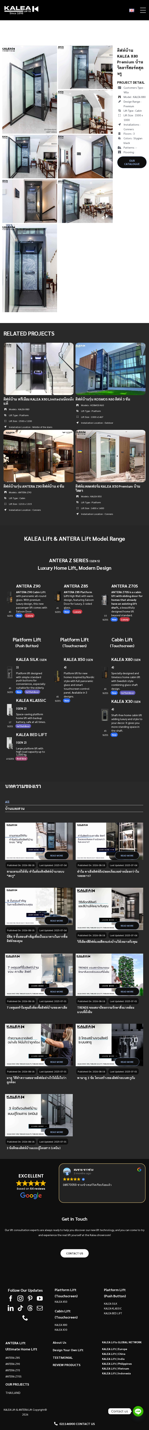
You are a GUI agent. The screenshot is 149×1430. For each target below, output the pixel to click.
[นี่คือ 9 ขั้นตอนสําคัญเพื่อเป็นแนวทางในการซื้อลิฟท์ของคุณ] (39, 906)
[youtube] (40, 1298)
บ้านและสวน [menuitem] (15, 808)
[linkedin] (11, 1308)
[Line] (138, 1411)
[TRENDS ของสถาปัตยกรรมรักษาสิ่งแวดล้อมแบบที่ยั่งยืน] (109, 975)
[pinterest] (30, 1298)
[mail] (40, 1308)
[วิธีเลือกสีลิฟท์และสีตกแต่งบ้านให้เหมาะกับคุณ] (109, 909)
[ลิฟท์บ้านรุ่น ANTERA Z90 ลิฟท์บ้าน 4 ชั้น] (38, 432)
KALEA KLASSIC (113, 1308)
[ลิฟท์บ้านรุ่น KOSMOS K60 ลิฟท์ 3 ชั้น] (110, 345)
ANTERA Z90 (28, 585)
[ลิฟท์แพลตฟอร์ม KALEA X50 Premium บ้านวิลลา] (110, 432)
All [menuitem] (7, 801)
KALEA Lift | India (113, 1358)
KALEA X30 (61, 1329)
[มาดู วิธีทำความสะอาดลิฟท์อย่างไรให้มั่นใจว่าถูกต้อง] (39, 1045)
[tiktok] (20, 1308)
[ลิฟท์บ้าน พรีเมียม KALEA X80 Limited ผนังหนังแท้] (38, 345)
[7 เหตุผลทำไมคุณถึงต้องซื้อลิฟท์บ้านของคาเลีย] (39, 975)
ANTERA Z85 (76, 585)
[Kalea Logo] (21, 7)
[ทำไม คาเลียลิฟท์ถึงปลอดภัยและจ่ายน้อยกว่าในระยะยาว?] (109, 841)
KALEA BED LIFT (113, 1313)
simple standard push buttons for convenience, (30, 680)
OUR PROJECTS (17, 1384)
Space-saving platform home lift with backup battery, (29, 718)
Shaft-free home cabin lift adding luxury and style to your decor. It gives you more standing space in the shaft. (126, 722)
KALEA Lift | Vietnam (115, 1368)
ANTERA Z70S (124, 585)
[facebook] (11, 1298)
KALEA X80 (61, 1324)
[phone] (25, 1318)
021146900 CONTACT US (77, 1424)
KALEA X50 (74, 659)
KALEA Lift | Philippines (117, 1363)
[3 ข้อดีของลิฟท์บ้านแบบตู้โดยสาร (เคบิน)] (39, 1115)
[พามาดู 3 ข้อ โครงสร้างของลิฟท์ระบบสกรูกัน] (109, 1045)
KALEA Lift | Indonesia (116, 1373)
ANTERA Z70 (12, 1370)
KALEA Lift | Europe (114, 1349)
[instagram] (20, 1298)
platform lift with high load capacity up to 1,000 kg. (30, 751)
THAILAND (12, 1392)
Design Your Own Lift (68, 1350)
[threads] (30, 1308)
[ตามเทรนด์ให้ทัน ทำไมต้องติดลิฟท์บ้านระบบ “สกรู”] (39, 841)
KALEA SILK (110, 1303)
